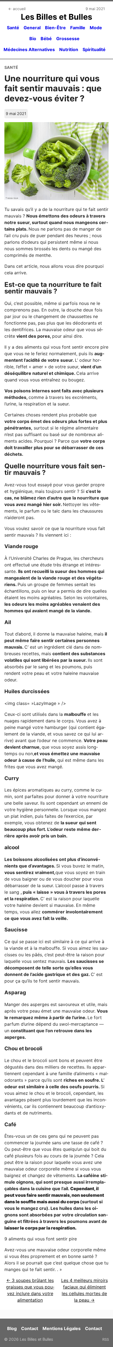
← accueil (17, 9)
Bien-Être (55, 27)
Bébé (46, 38)
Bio (32, 38)
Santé (13, 27)
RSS (105, 1339)
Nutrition (68, 49)
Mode (96, 27)
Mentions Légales (62, 1328)
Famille (77, 27)
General (32, 27)
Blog (12, 1328)
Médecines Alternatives (29, 49)
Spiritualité (94, 49)
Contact (29, 1328)
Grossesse (68, 38)
